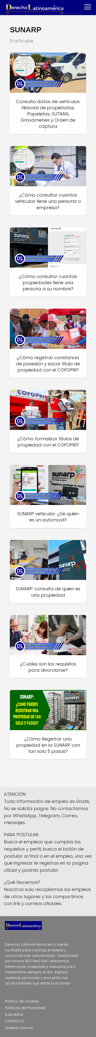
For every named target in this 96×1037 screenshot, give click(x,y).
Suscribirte (14, 1014)
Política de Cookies (22, 1001)
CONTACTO (14, 1021)
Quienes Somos (19, 1027)
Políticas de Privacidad (25, 1007)
